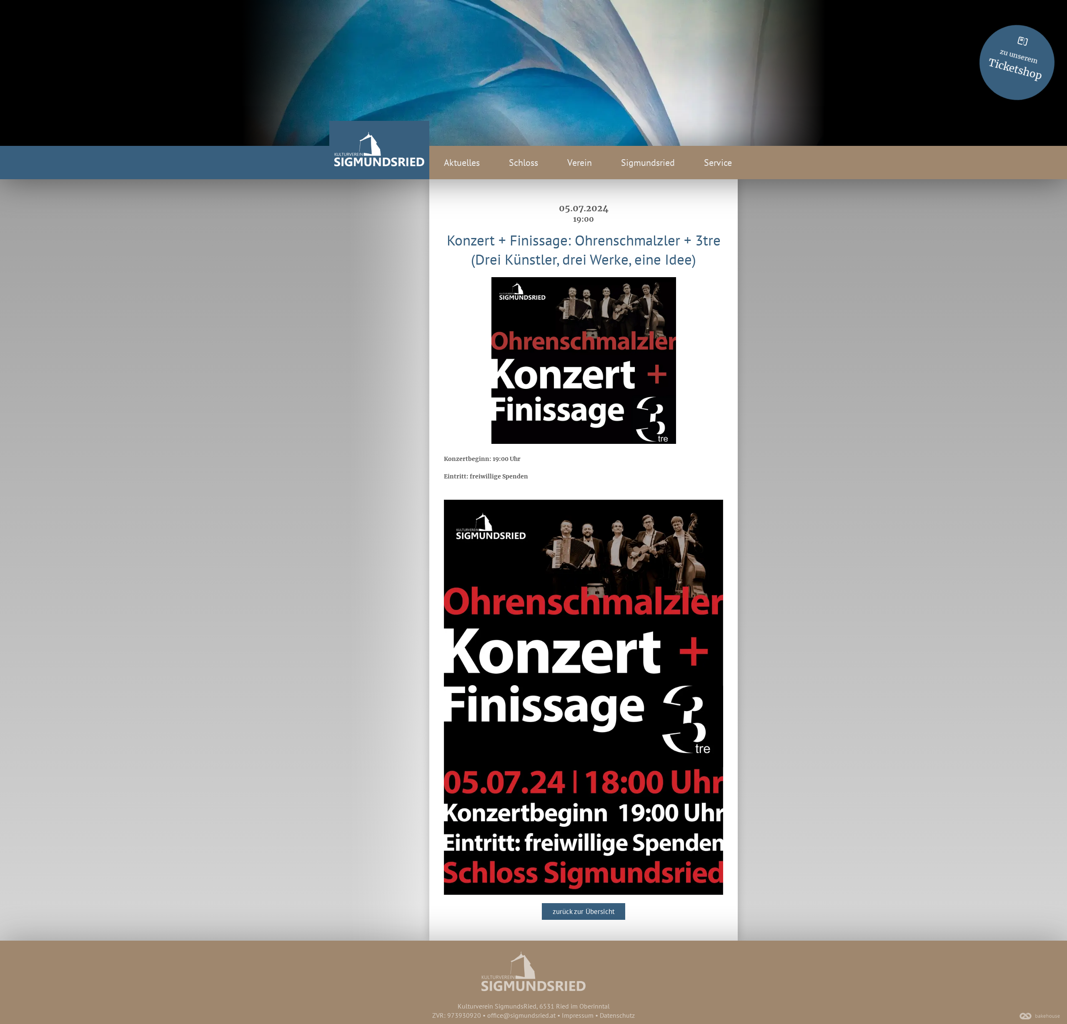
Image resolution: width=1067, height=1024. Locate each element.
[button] (583, 697)
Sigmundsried (648, 162)
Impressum (578, 1015)
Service (718, 162)
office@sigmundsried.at (521, 1015)
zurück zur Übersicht (584, 911)
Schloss (523, 162)
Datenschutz (617, 1015)
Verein (579, 162)
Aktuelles (462, 162)
